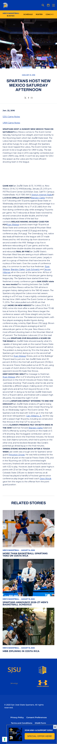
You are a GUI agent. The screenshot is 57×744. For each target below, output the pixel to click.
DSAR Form (40, 723)
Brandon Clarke (38, 198)
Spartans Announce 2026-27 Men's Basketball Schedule (25, 603)
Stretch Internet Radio (41, 195)
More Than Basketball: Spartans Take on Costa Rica (25, 554)
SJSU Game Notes (11, 116)
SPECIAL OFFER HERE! (41, 737)
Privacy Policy (17, 717)
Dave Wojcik (45, 478)
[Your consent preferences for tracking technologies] (4, 739)
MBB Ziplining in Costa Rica (21, 651)
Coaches (50, 14)
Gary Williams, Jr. (34, 416)
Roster (39, 14)
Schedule (28, 14)
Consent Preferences (36, 717)
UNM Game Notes (11, 123)
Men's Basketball (11, 550)
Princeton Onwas (17, 454)
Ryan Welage (13, 224)
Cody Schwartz (33, 269)
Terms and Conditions (21, 723)
